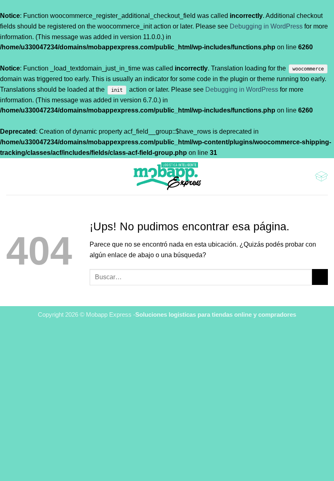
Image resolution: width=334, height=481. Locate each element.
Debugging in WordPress (266, 26)
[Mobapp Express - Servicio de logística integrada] (167, 176)
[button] (11, 176)
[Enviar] (320, 277)
